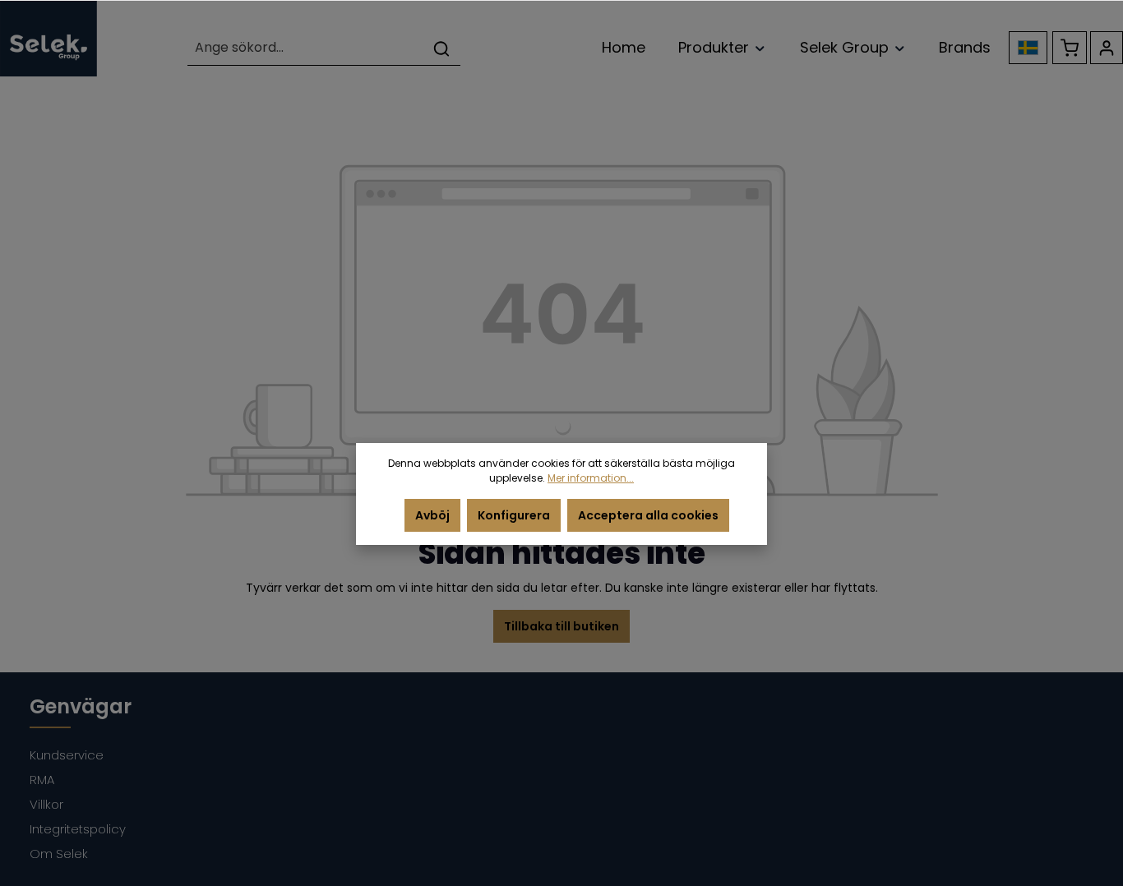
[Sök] (441, 48)
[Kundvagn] (1069, 47)
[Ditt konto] (1106, 47)
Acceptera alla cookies (648, 515)
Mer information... (591, 478)
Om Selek (59, 853)
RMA (42, 779)
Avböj (432, 515)
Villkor (46, 804)
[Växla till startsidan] (48, 38)
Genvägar (81, 706)
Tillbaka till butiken (561, 626)
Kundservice (67, 755)
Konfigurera (514, 515)
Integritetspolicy (78, 829)
